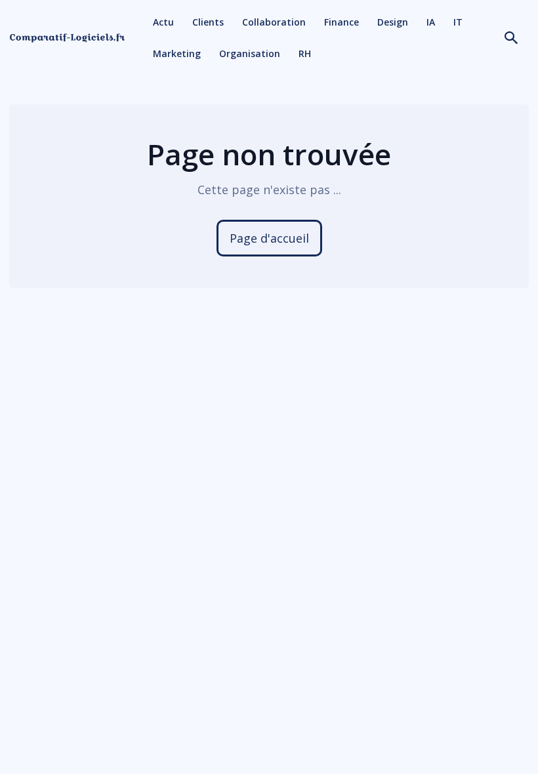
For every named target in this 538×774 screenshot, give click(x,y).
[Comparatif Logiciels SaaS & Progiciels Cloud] (67, 38)
